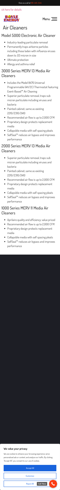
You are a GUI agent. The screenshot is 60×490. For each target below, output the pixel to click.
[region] (30, 467)
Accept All (30, 468)
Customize (30, 476)
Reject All (30, 483)
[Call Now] (53, 484)
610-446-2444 (36, 3)
